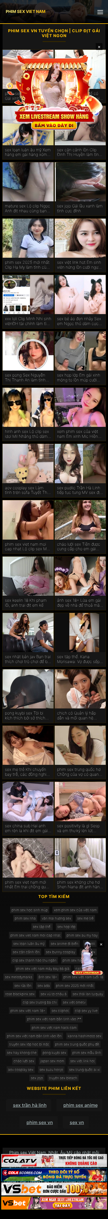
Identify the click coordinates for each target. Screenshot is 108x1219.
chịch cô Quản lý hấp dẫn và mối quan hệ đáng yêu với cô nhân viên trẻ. (76, 716)
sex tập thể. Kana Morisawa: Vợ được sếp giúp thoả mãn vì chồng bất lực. (78, 659)
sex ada (43, 985)
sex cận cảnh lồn (26, 952)
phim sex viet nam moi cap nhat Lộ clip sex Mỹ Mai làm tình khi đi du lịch (28, 547)
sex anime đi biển (64, 943)
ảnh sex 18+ (47, 977)
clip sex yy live (86, 1010)
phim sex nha (25, 918)
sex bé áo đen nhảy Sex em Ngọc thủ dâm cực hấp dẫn (79, 321)
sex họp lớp (66, 926)
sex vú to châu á (54, 994)
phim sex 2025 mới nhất (75, 985)
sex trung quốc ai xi (84, 1069)
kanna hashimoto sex (84, 1036)
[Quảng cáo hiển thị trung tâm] (54, 91)
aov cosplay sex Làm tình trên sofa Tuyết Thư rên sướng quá (27, 490)
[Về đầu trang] (95, 1212)
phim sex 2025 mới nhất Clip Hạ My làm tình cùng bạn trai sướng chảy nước (28, 265)
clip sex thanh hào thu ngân (34, 960)
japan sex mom (52, 1061)
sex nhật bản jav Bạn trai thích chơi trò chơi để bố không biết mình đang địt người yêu (28, 659)
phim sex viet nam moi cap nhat (35, 935)
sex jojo (37, 1078)
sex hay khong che (22, 1052)
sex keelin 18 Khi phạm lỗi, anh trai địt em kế (26, 602)
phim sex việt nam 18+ (28, 1010)
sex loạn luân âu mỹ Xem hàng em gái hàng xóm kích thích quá (28, 152)
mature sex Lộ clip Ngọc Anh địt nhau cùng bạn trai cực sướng (27, 208)
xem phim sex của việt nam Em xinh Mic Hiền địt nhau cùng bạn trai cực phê (77, 434)
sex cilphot (60, 1010)
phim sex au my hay (82, 935)
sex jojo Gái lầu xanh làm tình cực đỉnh (80, 208)
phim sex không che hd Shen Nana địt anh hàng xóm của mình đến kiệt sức (79, 885)
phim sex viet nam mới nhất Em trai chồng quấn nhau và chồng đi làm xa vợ (27, 885)
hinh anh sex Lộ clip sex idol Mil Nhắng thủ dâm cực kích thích (27, 434)
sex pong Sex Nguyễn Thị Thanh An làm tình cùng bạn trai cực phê (25, 378)
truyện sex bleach (63, 1078)
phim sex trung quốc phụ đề (77, 1044)
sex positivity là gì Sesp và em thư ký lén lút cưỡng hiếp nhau (78, 828)
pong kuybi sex (54, 1052)
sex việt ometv (74, 1002)
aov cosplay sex (20, 1069)
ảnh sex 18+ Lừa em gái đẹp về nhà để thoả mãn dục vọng (79, 603)
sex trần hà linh (30, 1105)
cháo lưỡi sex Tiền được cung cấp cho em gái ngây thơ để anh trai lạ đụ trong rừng (78, 547)
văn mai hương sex (56, 918)
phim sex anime (80, 1105)
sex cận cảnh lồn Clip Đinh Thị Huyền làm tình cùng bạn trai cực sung (79, 152)
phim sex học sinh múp (30, 910)
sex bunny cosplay (60, 952)
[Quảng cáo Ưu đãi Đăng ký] (54, 1174)
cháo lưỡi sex (24, 1061)
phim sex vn (39, 1122)
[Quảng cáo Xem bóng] (54, 1160)
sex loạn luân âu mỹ (29, 943)
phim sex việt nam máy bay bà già (42, 968)
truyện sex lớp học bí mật (29, 1044)
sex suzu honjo (51, 1069)
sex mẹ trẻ (85, 918)
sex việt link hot (82, 1061)
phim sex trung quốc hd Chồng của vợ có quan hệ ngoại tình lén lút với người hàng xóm (79, 772)
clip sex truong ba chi (40, 1002)
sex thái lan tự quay (88, 994)
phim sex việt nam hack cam (54, 1027)
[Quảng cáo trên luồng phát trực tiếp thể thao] (54, 1203)
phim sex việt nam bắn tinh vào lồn (34, 1036)
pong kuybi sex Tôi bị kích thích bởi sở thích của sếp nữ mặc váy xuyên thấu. (25, 716)
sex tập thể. (42, 926)
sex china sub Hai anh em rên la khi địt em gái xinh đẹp (26, 828)
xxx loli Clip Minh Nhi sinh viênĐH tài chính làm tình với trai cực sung (28, 321)
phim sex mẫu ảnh (86, 1052)
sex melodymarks (18, 977)
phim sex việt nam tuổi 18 (83, 977)
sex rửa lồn (22, 985)
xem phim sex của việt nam (75, 910)
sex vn (77, 1122)
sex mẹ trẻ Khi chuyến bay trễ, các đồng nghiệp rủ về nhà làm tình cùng (28, 772)
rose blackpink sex (20, 994)
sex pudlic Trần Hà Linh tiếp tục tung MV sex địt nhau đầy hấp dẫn (79, 490)
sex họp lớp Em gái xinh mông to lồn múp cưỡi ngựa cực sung (78, 378)
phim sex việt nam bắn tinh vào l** (54, 1019)
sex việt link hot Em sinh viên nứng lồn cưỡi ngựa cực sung (79, 265)
